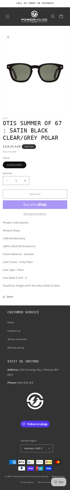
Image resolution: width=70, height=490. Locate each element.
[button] (7, 16)
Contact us (14, 330)
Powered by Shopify (38, 476)
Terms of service (17, 339)
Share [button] (10, 296)
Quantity (7, 173)
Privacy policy (27, 482)
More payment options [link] (35, 213)
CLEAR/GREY (16, 165)
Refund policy (15, 347)
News (10, 322)
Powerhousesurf (21, 476)
